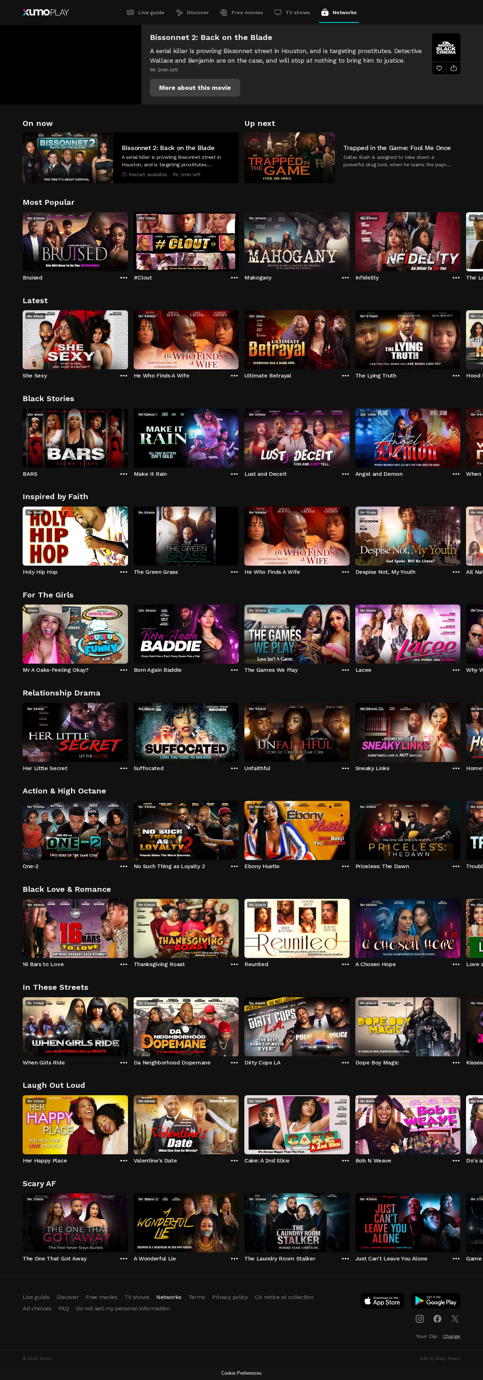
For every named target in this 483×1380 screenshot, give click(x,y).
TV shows (298, 12)
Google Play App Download (436, 1302)
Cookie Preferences (241, 1373)
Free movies (247, 12)
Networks (345, 12)
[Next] (460, 240)
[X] (455, 1318)
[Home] (46, 12)
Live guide (151, 12)
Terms (196, 1297)
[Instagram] (419, 1318)
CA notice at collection (284, 1297)
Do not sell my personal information (123, 1308)
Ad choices (37, 1308)
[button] (195, 88)
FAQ (63, 1308)
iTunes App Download (382, 1302)
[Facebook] (437, 1318)
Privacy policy (230, 1297)
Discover (198, 12)
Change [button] (451, 1336)
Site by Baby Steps (440, 1358)
